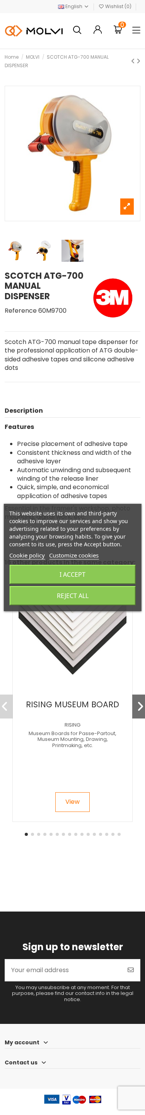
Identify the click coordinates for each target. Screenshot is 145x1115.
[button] (26, 834)
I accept (72, 574)
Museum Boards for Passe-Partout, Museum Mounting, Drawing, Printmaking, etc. (72, 739)
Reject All (73, 595)
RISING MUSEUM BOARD (72, 704)
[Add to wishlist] (66, 693)
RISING (72, 725)
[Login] (97, 31)
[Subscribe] (130, 970)
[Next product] (138, 61)
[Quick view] (78, 693)
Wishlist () (118, 6)
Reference (21, 311)
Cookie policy (27, 555)
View (72, 801)
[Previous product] (133, 61)
